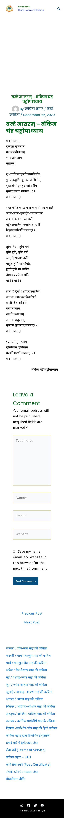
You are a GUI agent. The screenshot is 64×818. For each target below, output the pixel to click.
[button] (58, 9)
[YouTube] (42, 805)
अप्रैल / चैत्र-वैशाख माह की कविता (26, 670)
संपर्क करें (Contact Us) (22, 771)
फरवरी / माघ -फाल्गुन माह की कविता (28, 655)
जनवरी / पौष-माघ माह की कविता (26, 648)
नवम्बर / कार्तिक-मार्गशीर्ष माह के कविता (30, 721)
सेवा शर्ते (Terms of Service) (25, 750)
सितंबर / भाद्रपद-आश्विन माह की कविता (30, 706)
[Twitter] (35, 805)
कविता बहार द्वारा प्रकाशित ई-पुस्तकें (27, 735)
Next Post (32, 622)
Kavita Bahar (24, 6)
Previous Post (31, 613)
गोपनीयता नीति (15, 779)
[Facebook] (28, 805)
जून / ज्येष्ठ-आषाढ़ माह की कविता (26, 684)
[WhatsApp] (21, 805)
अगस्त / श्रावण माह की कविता (24, 699)
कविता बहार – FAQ (18, 757)
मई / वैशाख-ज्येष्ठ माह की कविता (26, 677)
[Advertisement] (32, 51)
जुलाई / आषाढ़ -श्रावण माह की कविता (29, 692)
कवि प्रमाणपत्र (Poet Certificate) (28, 764)
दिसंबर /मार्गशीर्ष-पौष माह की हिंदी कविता (31, 728)
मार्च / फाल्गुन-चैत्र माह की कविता (26, 663)
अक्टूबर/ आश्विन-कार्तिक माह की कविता (30, 713)
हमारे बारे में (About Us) (22, 742)
